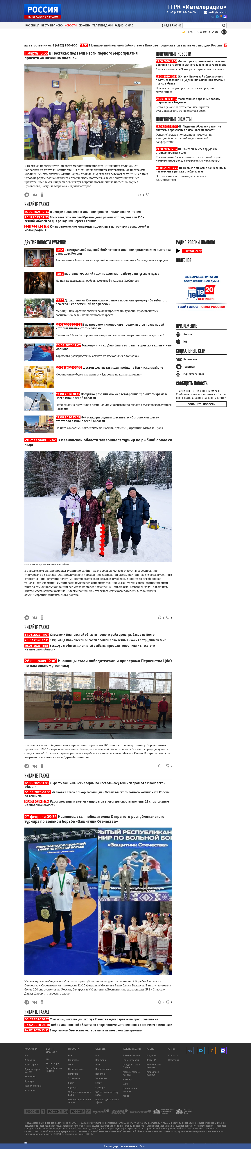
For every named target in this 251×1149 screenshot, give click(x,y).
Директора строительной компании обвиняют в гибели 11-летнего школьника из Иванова (191, 63)
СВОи (125, 1084)
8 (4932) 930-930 (36, 45)
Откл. (143, 1146)
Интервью (29, 1060)
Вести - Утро (52, 1063)
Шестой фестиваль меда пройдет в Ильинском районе (123, 367)
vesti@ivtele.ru (217, 12)
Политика (73, 1073)
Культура (29, 1081)
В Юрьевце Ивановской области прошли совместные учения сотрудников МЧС (107, 640)
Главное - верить (131, 1055)
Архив (126, 1095)
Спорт (71, 1083)
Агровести (29, 1090)
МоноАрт (127, 1079)
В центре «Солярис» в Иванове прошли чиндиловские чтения (95, 212)
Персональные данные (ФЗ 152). (79, 1134)
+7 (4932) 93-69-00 (183, 12)
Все (26, 1055)
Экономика (30, 1076)
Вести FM (151, 1060)
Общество (73, 1060)
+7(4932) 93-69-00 (131, 1128)
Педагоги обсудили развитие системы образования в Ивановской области (188, 128)
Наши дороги (31, 1064)
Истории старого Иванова (131, 1073)
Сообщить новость (201, 404)
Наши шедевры (131, 1060)
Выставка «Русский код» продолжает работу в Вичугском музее (111, 274)
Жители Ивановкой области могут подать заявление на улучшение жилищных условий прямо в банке (190, 80)
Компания (173, 1060)
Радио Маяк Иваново (152, 1073)
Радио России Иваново (153, 1066)
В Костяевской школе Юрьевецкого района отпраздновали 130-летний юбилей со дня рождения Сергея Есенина (84, 219)
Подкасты (151, 1055)
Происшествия (75, 1069)
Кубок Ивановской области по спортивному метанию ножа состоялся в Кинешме (111, 1025)
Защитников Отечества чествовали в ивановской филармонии (96, 1030)
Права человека (32, 1085)
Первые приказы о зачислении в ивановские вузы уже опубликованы (191, 169)
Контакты (173, 1055)
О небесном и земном (130, 1090)
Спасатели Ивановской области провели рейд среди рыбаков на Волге (102, 634)
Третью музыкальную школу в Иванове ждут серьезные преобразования (104, 1019)
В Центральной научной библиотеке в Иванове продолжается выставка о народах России (122, 45)
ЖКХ (70, 1064)
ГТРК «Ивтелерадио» (197, 7)
